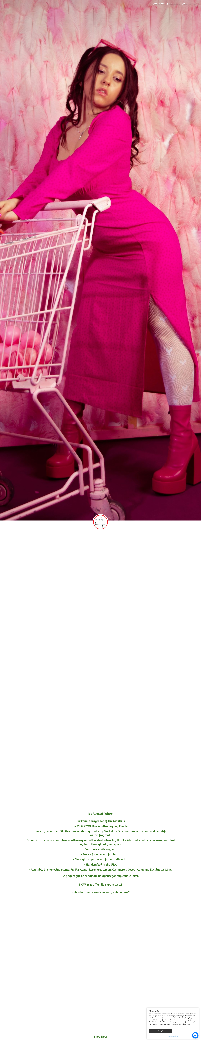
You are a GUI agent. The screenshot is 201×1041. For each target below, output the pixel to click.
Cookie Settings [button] (173, 1036)
